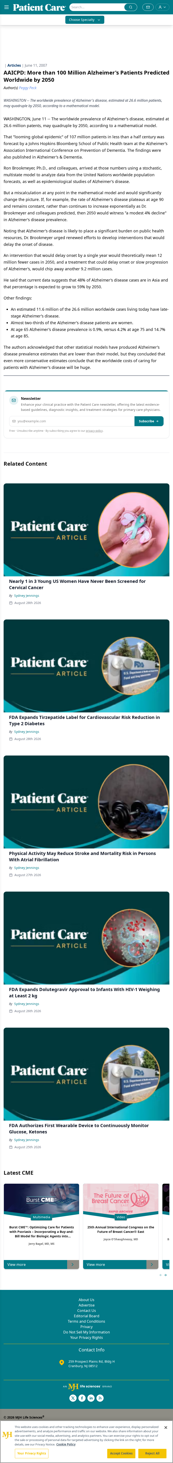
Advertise (87, 1305)
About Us (86, 1299)
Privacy (86, 1326)
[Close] (166, 1427)
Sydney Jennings (26, 595)
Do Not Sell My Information (86, 1332)
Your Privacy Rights (86, 1337)
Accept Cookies (121, 1453)
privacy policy (94, 431)
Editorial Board (86, 1315)
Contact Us (86, 1310)
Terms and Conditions (86, 1321)
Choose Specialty (81, 20)
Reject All (152, 1453)
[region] (86, 1441)
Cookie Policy (65, 1444)
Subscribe (146, 421)
